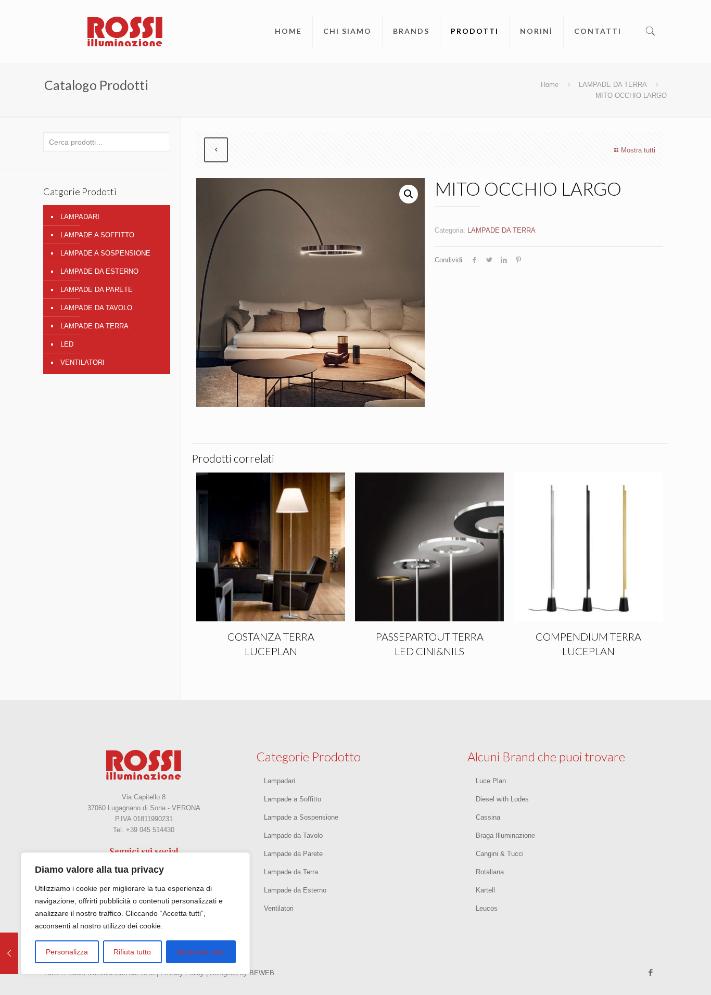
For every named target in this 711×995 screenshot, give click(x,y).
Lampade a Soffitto (292, 799)
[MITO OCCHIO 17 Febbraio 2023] (9, 953)
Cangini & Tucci (500, 854)
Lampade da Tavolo (293, 835)
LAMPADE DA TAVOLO (96, 308)
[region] (135, 913)
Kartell (485, 890)
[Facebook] (650, 972)
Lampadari (279, 781)
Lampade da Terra (291, 872)
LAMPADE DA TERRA (613, 84)
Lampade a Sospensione (301, 817)
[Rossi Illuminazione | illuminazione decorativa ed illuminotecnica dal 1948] (125, 31)
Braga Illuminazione (505, 835)
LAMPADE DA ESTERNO (99, 271)
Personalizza (67, 952)
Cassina (488, 817)
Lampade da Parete (293, 854)
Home (549, 84)
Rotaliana (490, 872)
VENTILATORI (82, 362)
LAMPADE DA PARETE (96, 290)
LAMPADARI (79, 217)
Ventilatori (279, 908)
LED (66, 344)
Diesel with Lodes (502, 799)
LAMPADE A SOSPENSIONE (105, 253)
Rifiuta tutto (132, 952)
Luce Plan (491, 781)
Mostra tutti (638, 150)
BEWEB (261, 973)
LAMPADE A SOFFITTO (97, 235)
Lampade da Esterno (295, 890)
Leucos (487, 908)
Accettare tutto (201, 952)
